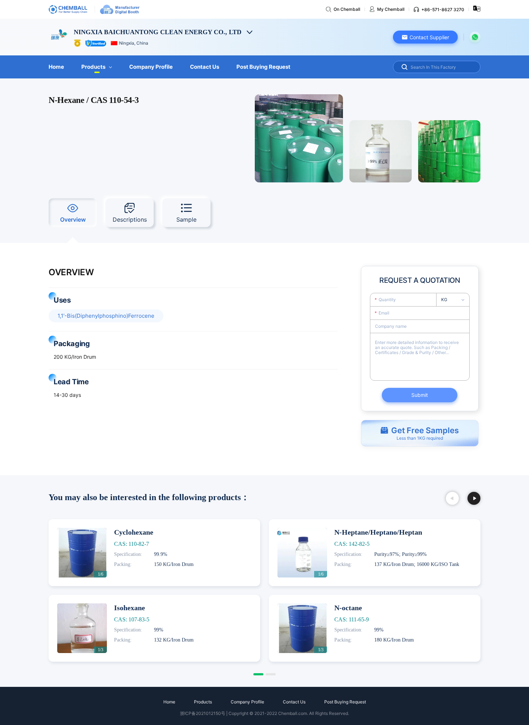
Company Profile (151, 66)
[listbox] (455, 299)
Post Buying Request (263, 66)
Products (93, 66)
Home (56, 66)
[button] (425, 37)
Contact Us (204, 66)
